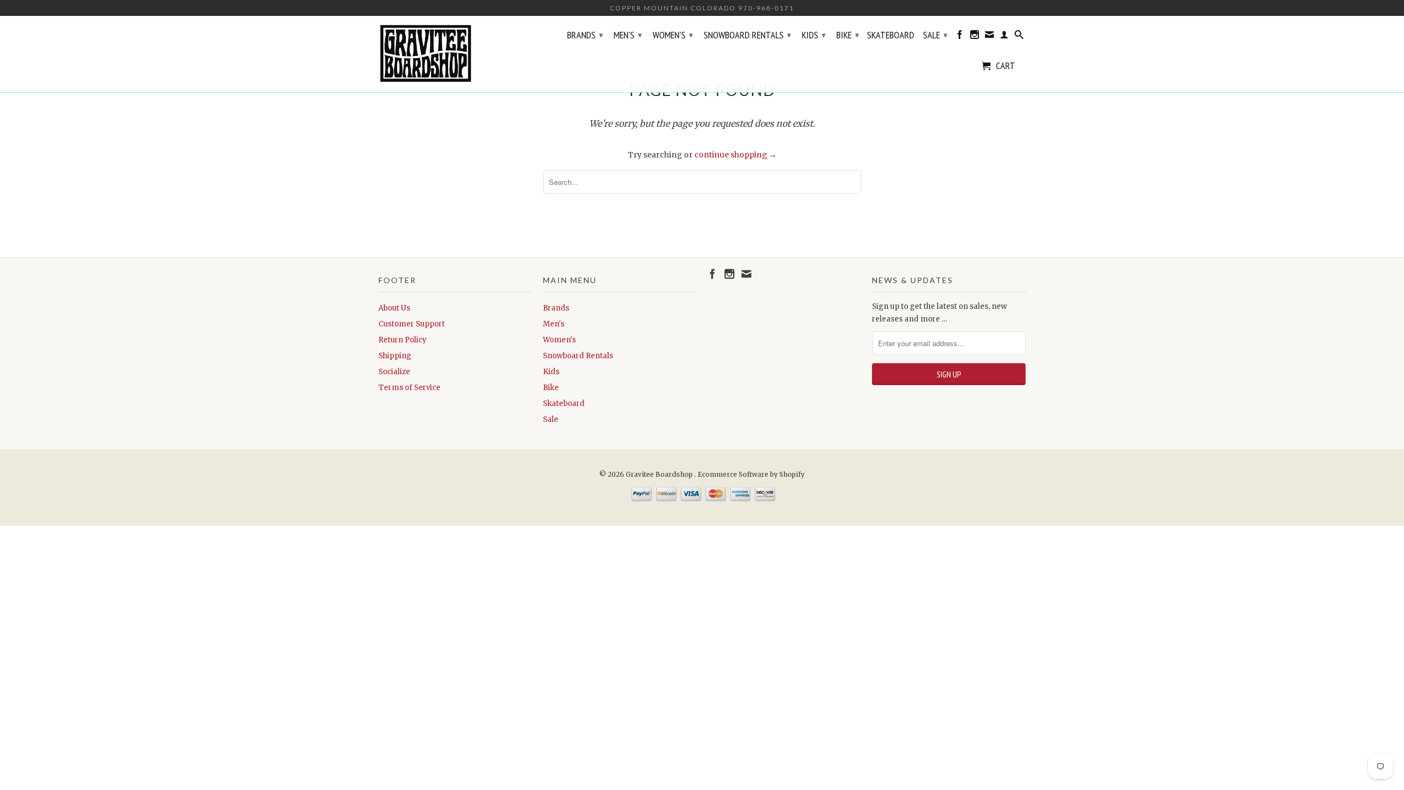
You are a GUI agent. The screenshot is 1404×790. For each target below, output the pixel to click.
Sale (935, 35)
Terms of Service (409, 387)
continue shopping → (735, 155)
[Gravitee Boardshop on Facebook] (959, 36)
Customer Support (411, 324)
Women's (673, 35)
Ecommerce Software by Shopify (751, 474)
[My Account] (1004, 36)
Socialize (394, 371)
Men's (628, 35)
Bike (847, 35)
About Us (394, 308)
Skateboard (890, 35)
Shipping (394, 355)
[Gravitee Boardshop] (455, 54)
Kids (814, 35)
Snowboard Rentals (747, 35)
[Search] (1019, 36)
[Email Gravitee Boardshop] (989, 36)
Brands (585, 35)
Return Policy (402, 340)
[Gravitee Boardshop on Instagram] (974, 36)
